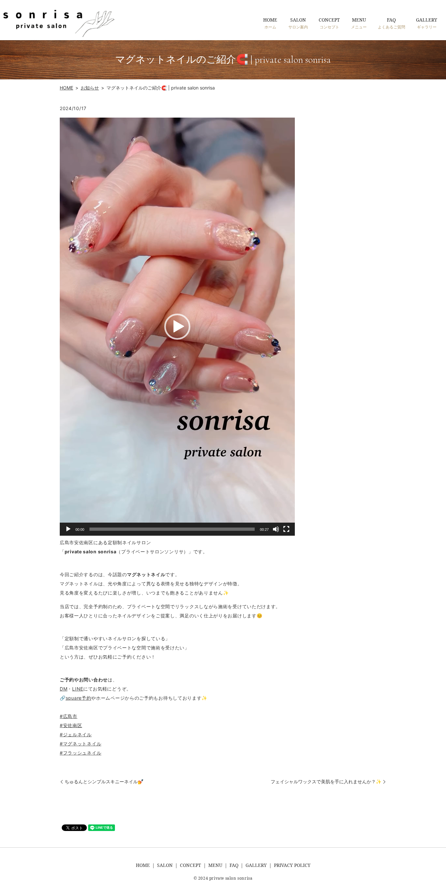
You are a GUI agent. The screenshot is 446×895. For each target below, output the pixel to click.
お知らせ (90, 87)
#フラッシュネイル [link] (80, 753)
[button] (177, 327)
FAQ (391, 23)
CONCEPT (329, 23)
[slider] (172, 529)
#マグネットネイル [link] (80, 743)
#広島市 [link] (68, 716)
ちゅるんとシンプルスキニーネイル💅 (104, 781)
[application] (177, 327)
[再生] (68, 529)
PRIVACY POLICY (292, 865)
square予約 (78, 698)
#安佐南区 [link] (71, 725)
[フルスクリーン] (286, 529)
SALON (298, 23)
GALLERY (426, 23)
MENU (359, 23)
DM (63, 689)
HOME (270, 23)
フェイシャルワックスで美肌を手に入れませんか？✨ (326, 781)
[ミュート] (276, 529)
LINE (77, 689)
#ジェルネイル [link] (76, 734)
